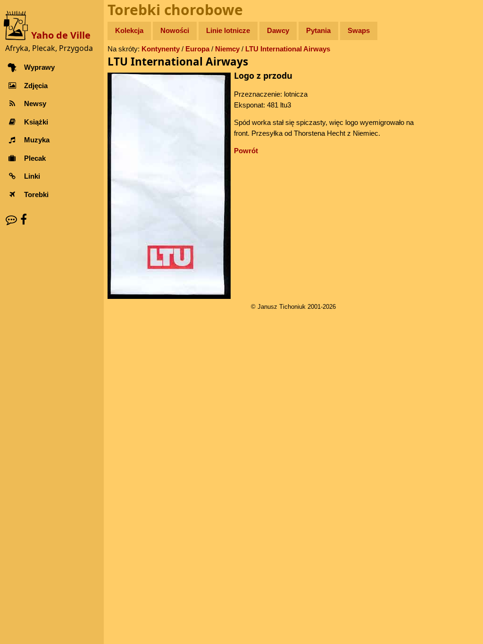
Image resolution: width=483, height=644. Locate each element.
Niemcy (227, 49)
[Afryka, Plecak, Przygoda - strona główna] (17, 25)
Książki (36, 122)
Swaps (359, 30)
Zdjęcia (36, 86)
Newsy (35, 103)
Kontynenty (161, 49)
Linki (32, 176)
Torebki (36, 194)
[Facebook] (23, 219)
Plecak (35, 158)
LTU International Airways (287, 49)
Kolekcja (129, 30)
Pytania (318, 30)
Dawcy (278, 30)
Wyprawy (39, 67)
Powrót (246, 151)
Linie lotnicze (228, 30)
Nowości (174, 30)
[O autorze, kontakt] (11, 219)
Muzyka (37, 140)
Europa (197, 49)
